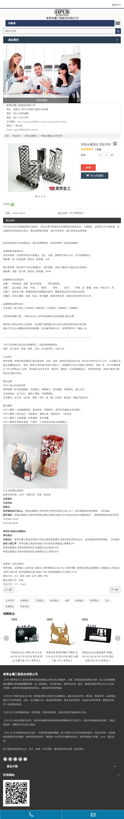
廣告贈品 (54, 600)
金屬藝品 (24, 600)
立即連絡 (105, 511)
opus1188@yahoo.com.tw (26, 129)
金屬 (67, 600)
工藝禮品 (39, 600)
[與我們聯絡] (42, 74)
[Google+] (10, 759)
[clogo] (62, 14)
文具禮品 (9, 600)
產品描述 (10, 220)
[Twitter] (20, 759)
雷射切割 (24, 606)
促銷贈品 (79, 600)
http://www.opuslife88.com (29, 121)
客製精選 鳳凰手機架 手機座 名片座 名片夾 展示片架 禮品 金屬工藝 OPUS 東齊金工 (62, 656)
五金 (107, 600)
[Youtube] (25, 759)
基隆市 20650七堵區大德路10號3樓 (30, 109)
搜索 (118, 31)
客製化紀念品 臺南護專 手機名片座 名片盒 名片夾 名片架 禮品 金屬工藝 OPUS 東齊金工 (98, 656)
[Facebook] (5, 759)
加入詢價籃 (97, 175)
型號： (8, 213)
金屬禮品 (9, 606)
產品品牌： (63, 213)
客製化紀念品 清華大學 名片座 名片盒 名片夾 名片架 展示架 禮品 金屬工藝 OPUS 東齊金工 (26, 656)
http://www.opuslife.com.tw (54, 121)
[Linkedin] (15, 759)
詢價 (88, 167)
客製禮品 (94, 600)
